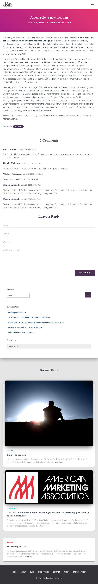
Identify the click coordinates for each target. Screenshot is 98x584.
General (10, 451)
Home (14, 572)
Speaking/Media (79, 572)
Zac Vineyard (9, 149)
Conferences (12, 508)
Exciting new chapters (17, 313)
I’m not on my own (16, 455)
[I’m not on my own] (49, 413)
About (23, 572)
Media (66, 572)
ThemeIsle (57, 578)
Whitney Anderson (12, 174)
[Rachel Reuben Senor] (9, 4)
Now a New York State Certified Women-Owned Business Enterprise (36, 323)
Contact (56, 572)
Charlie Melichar (11, 163)
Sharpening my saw (16, 546)
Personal (18, 126)
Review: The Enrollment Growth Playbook (25, 327)
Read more (58, 462)
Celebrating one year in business (21, 332)
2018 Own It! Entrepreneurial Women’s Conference (29, 318)
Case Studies (43, 572)
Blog (32, 572)
